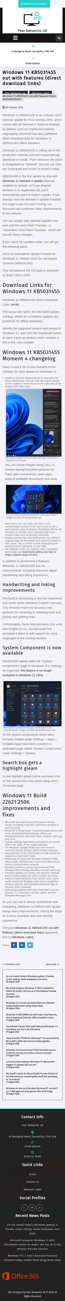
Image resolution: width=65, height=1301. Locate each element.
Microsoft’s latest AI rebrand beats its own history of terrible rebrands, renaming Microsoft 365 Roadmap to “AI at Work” (32, 1076)
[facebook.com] (14, 945)
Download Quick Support (34, 4)
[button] (10, 38)
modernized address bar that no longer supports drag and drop (30, 553)
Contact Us (32, 1181)
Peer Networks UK (15, 93)
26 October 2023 (14, 107)
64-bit (15, 304)
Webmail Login (33, 1189)
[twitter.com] (30, 945)
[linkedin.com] (22, 945)
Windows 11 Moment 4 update (22, 181)
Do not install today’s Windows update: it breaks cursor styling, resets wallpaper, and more (32, 1229)
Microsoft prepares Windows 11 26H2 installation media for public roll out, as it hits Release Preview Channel (31, 991)
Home (32, 1174)
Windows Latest (40, 93)
